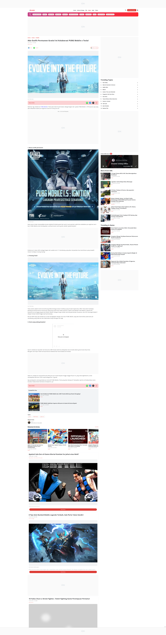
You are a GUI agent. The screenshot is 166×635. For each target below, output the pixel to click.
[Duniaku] (32, 10)
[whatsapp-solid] (87, 103)
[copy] (96, 103)
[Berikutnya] (99, 435)
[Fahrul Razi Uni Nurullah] (29, 422)
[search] (125, 10)
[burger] (137, 10)
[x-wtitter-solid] (93, 103)
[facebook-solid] (90, 103)
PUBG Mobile (44, 107)
